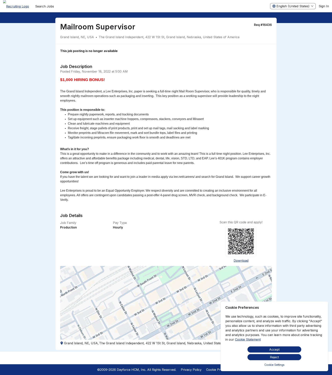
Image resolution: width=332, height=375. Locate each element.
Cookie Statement (248, 339)
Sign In (324, 6)
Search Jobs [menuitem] (44, 6)
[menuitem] (16, 6)
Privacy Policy (191, 370)
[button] (166, 303)
